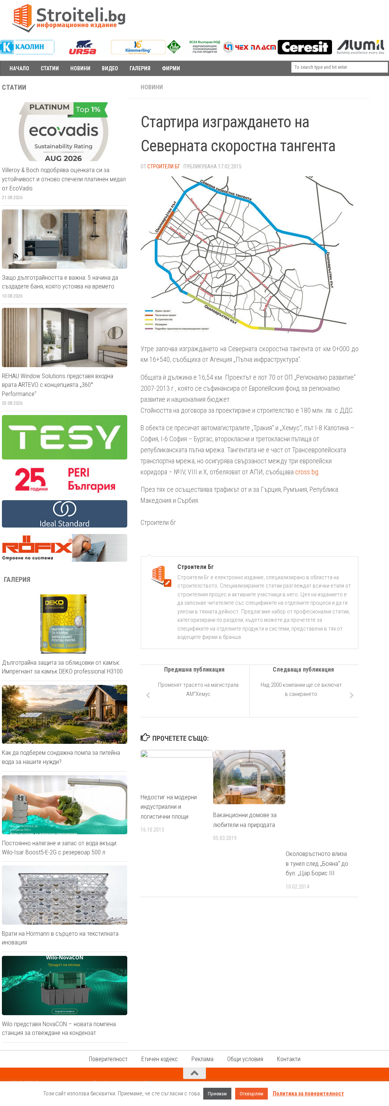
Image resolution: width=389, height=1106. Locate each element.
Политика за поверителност (308, 1093)
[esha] (194, 51)
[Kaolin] (27, 52)
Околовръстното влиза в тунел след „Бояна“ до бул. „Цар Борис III (317, 863)
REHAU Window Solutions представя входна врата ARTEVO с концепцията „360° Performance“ (57, 385)
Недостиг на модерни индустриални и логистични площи (169, 806)
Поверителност (108, 1059)
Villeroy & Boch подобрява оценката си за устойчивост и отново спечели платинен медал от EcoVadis (64, 179)
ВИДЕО (110, 68)
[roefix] (64, 559)
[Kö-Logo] (138, 52)
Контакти (288, 1059)
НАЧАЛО (19, 68)
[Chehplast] (249, 52)
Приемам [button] (217, 1093)
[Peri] (64, 491)
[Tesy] (64, 457)
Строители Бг (163, 166)
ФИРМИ (171, 68)
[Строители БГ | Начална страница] (68, 18)
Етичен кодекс (159, 1059)
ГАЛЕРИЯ (140, 68)
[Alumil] (360, 52)
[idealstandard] (64, 525)
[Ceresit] (305, 52)
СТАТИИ (50, 68)
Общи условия (245, 1059)
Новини (152, 87)
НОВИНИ (80, 68)
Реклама (202, 1059)
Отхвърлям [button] (251, 1093)
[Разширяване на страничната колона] (379, 87)
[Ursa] (82, 52)
